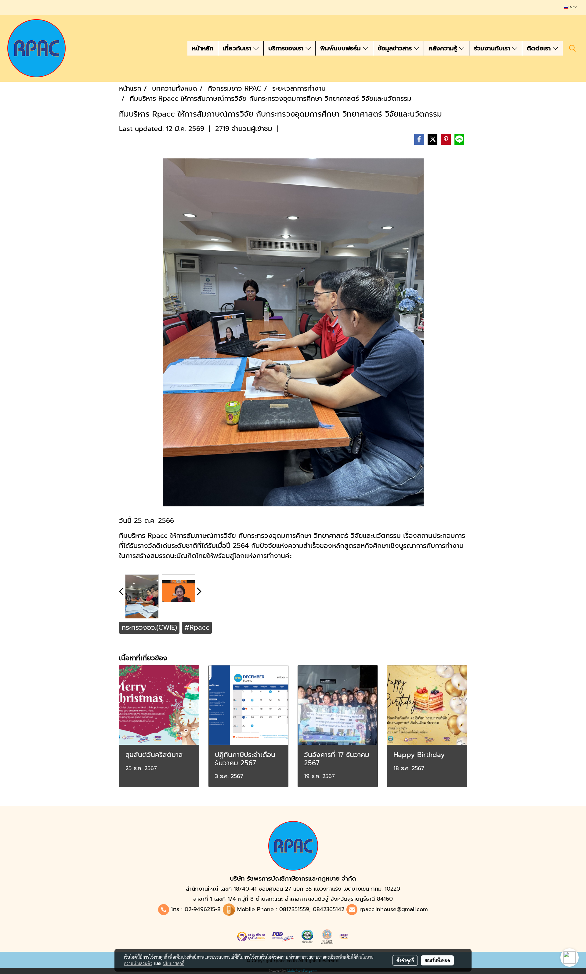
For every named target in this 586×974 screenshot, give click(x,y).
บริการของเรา (287, 48)
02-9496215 (200, 909)
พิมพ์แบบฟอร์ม (341, 48)
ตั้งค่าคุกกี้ (405, 960)
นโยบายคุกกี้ (173, 963)
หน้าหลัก (202, 48)
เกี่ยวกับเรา (238, 48)
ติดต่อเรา (540, 48)
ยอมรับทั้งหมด (437, 960)
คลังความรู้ (444, 48)
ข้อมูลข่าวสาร (396, 48)
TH (571, 7)
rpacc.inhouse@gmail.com (394, 909)
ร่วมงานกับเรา (493, 48)
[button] (572, 48)
